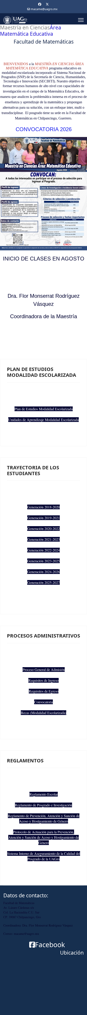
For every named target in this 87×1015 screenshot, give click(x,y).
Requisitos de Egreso (43, 691)
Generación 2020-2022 (43, 528)
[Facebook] (39, 4)
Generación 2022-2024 (43, 550)
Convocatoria (43, 701)
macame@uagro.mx (44, 9)
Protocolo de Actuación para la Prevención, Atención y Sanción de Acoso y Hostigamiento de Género (43, 837)
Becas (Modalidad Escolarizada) (43, 712)
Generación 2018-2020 (43, 507)
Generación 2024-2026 (43, 571)
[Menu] (81, 20)
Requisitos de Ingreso (43, 680)
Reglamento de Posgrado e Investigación (43, 805)
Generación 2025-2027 (43, 582)
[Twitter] (47, 4)
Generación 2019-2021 (43, 517)
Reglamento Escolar (43, 794)
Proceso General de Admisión (44, 669)
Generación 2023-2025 (43, 560)
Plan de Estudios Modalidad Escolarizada (43, 408)
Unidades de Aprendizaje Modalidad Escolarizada (43, 419)
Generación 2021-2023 (43, 539)
